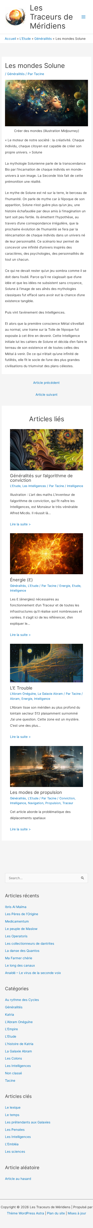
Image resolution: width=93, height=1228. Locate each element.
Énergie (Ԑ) (21, 579)
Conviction (67, 798)
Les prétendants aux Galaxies (27, 1122)
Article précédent (46, 383)
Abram (15, 698)
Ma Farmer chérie (18, 958)
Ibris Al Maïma (15, 907)
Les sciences (15, 1151)
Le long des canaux (20, 965)
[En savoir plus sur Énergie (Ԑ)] (46, 553)
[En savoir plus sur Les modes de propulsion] (46, 766)
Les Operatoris (16, 936)
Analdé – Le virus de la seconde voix (33, 973)
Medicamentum (17, 921)
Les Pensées (15, 1130)
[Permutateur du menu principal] (83, 17)
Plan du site (56, 1213)
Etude (76, 586)
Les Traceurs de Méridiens (51, 17)
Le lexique (13, 1107)
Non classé (13, 1073)
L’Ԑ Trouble (21, 687)
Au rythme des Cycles (22, 1000)
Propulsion (53, 803)
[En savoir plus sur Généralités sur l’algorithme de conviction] (46, 449)
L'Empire (11, 1029)
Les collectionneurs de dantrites (29, 943)
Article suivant (46, 394)
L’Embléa (12, 1144)
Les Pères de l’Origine (21, 914)
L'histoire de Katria (19, 1044)
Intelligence (75, 486)
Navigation (35, 803)
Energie (64, 586)
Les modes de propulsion (36, 792)
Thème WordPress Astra (25, 1213)
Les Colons (13, 1058)
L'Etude (15, 486)
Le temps (12, 1115)
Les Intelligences (34, 486)
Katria (9, 1014)
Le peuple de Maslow (21, 929)
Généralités (16, 74)
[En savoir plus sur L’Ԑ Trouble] (46, 663)
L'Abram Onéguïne (23, 693)
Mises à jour (77, 1213)
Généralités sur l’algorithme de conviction (41, 477)
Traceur (67, 803)
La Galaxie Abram (50, 693)
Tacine (10, 1080)
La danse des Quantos (22, 951)
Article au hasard (18, 1179)
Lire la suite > (20, 524)
